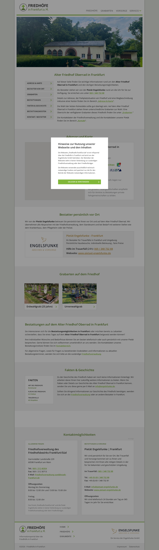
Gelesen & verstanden (78, 182)
